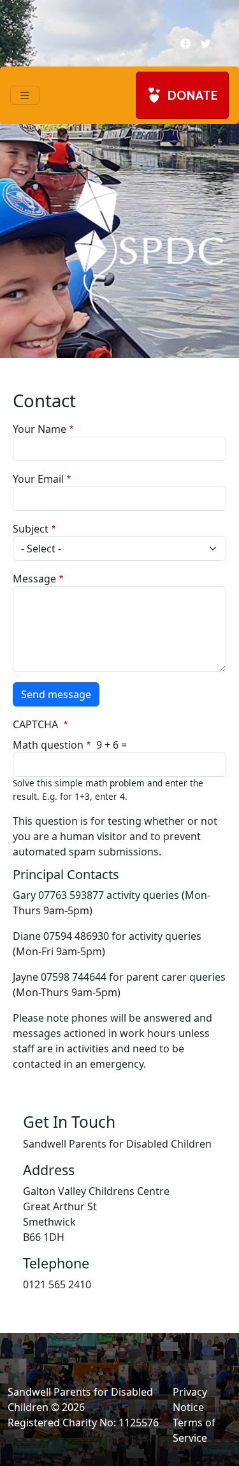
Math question (48, 745)
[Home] (148, 245)
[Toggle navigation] (25, 95)
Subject (30, 529)
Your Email (38, 479)
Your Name (39, 429)
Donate (192, 95)
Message (34, 579)
